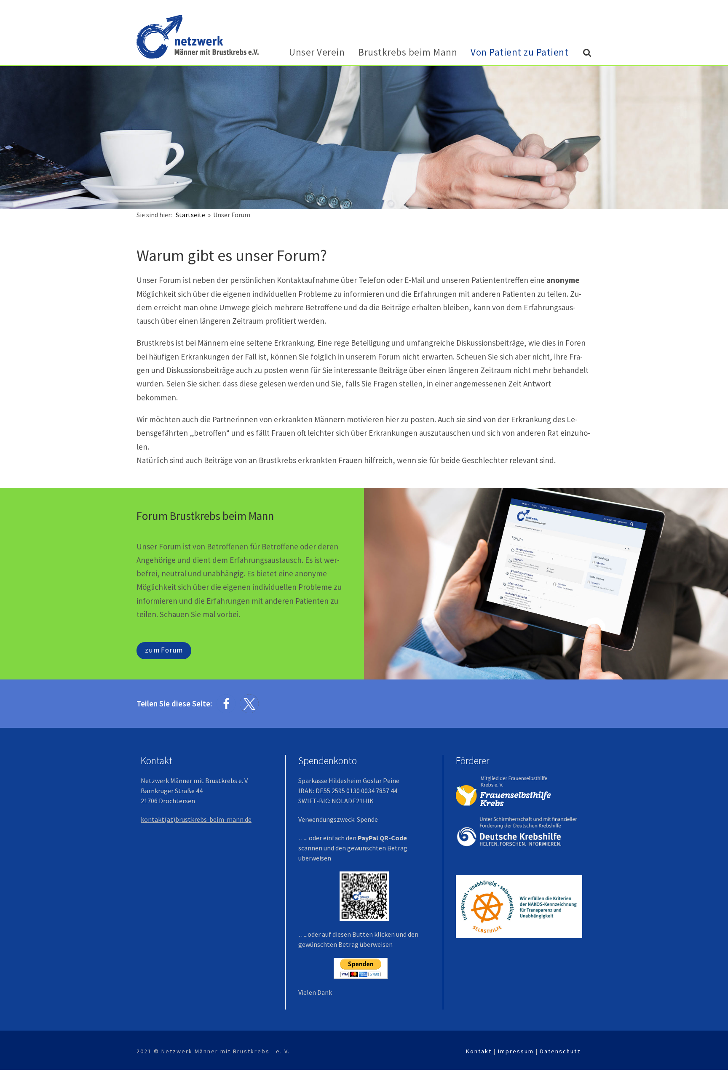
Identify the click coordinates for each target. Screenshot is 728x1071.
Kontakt (479, 1051)
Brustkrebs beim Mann (407, 52)
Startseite (191, 214)
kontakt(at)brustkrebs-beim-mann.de (196, 819)
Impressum (516, 1051)
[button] (226, 703)
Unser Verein (317, 52)
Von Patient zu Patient (519, 52)
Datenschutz (560, 1051)
